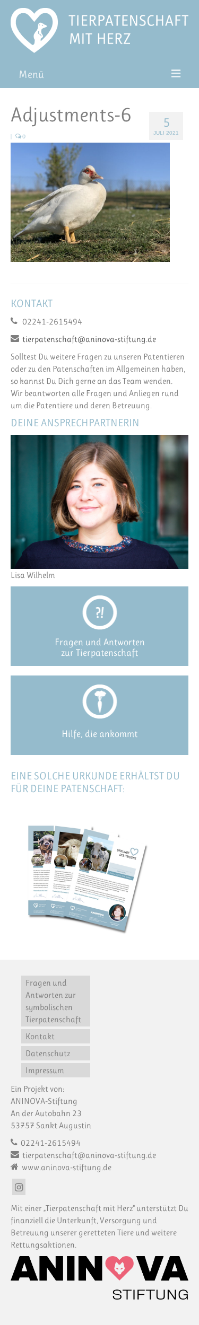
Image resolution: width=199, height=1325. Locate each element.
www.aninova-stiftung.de (65, 1167)
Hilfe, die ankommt (99, 734)
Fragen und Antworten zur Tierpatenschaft (100, 647)
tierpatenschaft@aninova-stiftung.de (89, 339)
